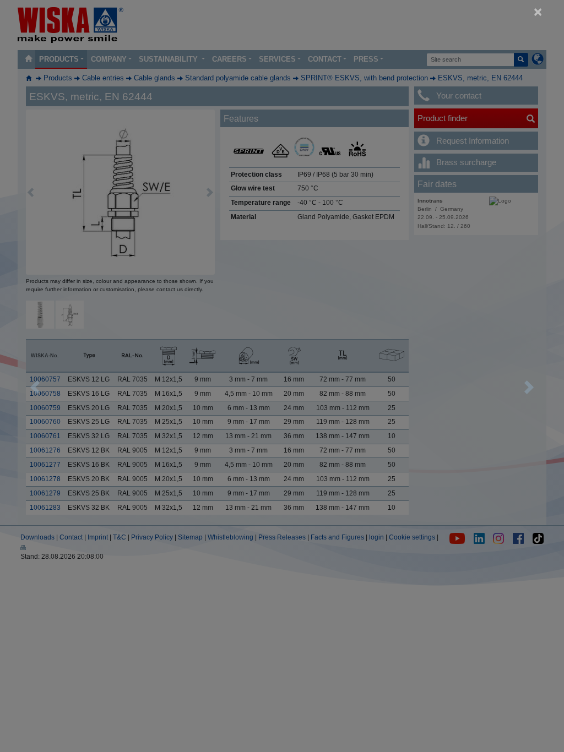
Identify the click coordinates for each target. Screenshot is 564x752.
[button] (35, 387)
